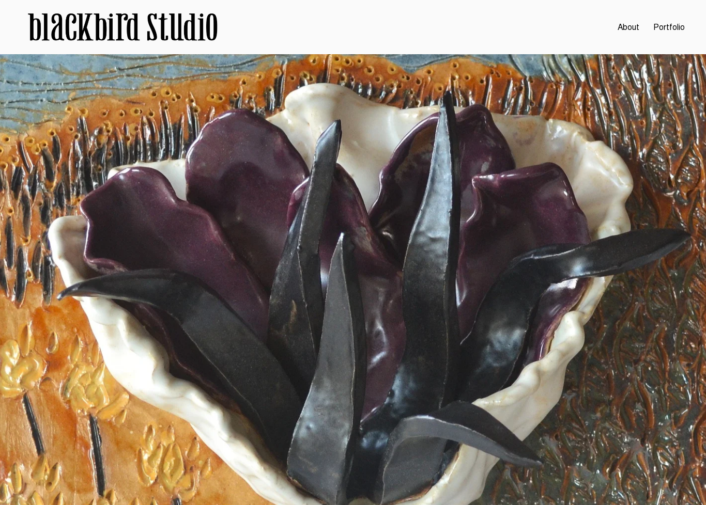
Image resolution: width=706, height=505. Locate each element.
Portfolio (669, 27)
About (628, 27)
